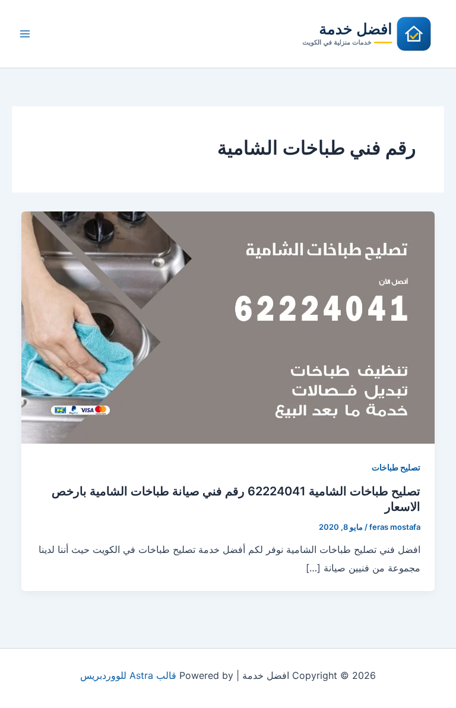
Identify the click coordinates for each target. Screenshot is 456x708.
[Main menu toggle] (25, 34)
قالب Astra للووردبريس (128, 675)
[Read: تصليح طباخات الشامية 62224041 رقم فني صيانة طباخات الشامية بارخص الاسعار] (228, 327)
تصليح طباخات (396, 467)
